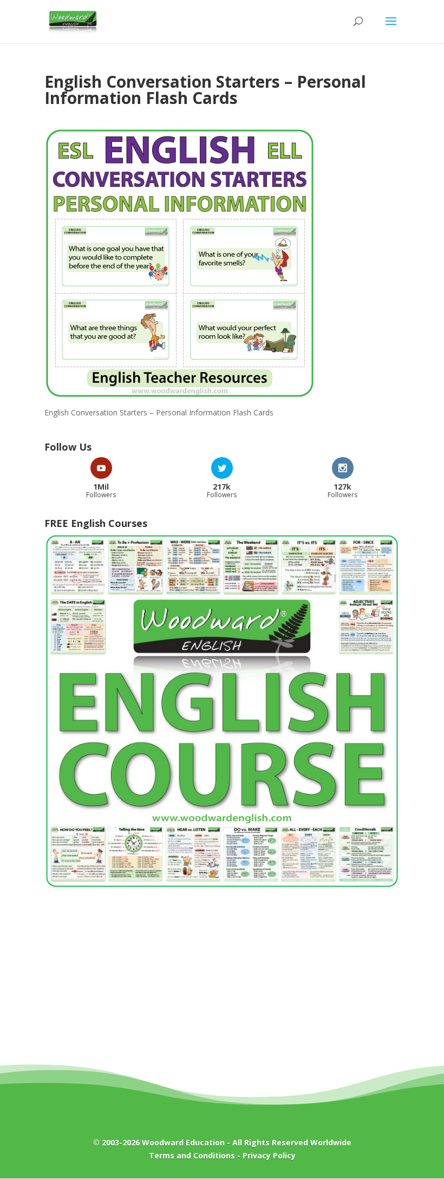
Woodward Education (183, 1142)
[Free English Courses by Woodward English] (222, 886)
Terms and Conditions (192, 1155)
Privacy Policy (269, 1155)
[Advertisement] (222, 984)
